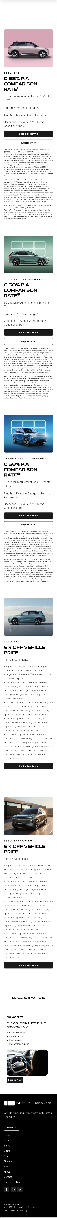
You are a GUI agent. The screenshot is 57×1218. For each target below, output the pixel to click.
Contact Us (12, 1127)
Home (7, 1135)
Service (7, 1166)
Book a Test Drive (28, 133)
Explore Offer (28, 142)
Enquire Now (15, 1080)
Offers (7, 1150)
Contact (8, 1177)
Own (6, 1156)
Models (7, 1140)
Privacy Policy (21, 1207)
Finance (8, 1161)
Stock (7, 1145)
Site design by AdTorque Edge (16, 1211)
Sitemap (31, 1207)
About (7, 1171)
